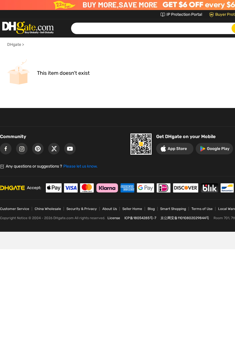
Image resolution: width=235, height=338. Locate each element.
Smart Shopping (173, 209)
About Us (109, 209)
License (113, 218)
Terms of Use (202, 209)
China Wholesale (48, 209)
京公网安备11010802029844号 (184, 218)
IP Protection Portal (184, 14)
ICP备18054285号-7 (140, 218)
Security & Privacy (81, 209)
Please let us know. (80, 166)
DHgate (14, 44)
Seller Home (132, 209)
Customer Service (14, 209)
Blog (151, 209)
